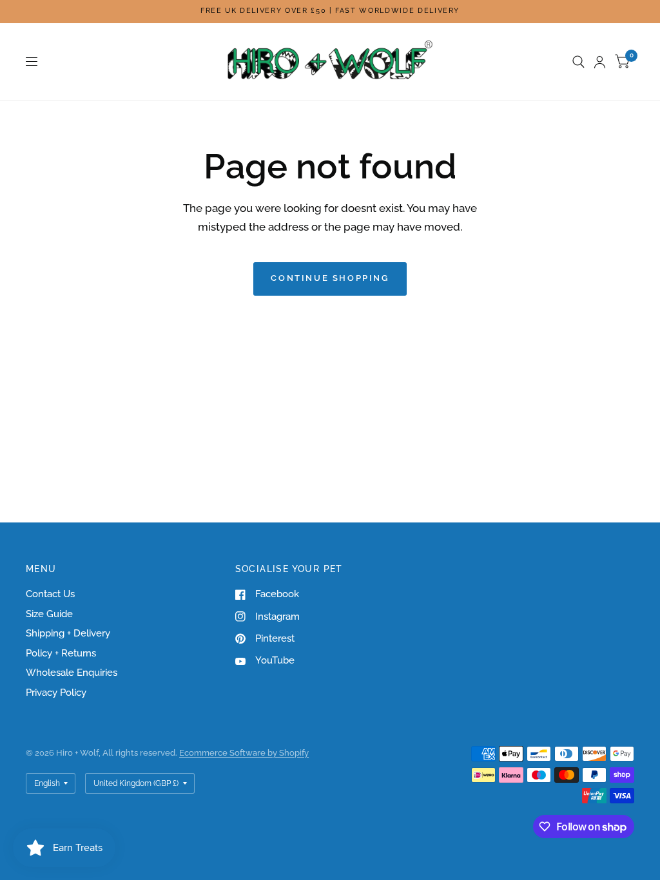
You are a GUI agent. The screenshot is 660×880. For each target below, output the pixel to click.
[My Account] (599, 61)
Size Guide (49, 614)
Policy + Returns (61, 653)
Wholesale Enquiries (71, 672)
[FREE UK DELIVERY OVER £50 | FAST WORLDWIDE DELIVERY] (330, 11)
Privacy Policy (56, 692)
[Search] (578, 61)
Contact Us (50, 594)
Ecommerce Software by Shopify (244, 753)
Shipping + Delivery (68, 633)
